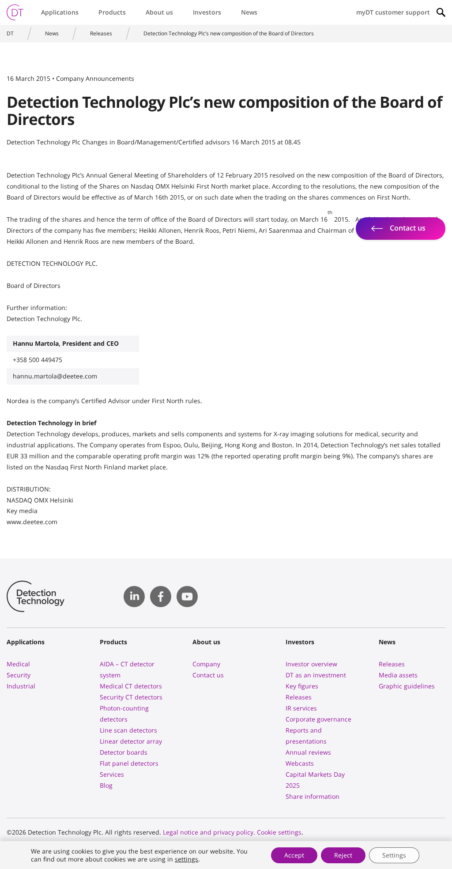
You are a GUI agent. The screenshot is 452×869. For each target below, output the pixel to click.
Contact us (208, 675)
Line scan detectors (128, 730)
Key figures (302, 686)
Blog (106, 785)
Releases (101, 33)
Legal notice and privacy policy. (209, 832)
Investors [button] (207, 12)
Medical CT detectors (131, 686)
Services (112, 774)
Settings (394, 855)
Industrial (21, 686)
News (52, 33)
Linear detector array (131, 741)
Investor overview (311, 664)
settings (186, 859)
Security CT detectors (131, 697)
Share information (312, 796)
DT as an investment (316, 675)
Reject (343, 855)
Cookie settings (279, 832)
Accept (294, 855)
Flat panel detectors (129, 763)
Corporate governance (318, 719)
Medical (18, 664)
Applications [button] (60, 12)
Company (206, 664)
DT (10, 33)
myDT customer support (393, 12)
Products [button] (112, 12)
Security (18, 675)
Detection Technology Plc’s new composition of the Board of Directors (228, 33)
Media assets (398, 675)
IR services (301, 708)
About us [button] (159, 12)
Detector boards (123, 752)
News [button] (249, 12)
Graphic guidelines (407, 686)
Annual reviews (308, 752)
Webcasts (300, 763)
